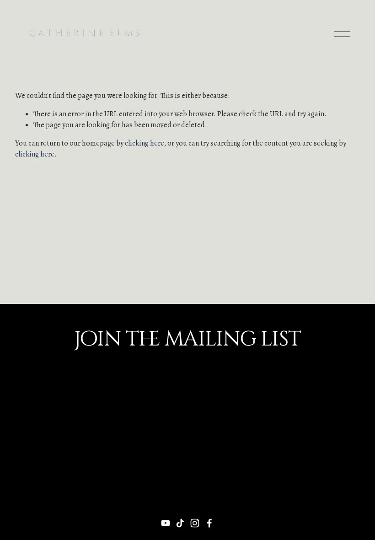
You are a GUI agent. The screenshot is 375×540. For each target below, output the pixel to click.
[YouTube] (165, 523)
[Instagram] (194, 523)
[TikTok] (180, 523)
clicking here (144, 143)
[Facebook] (209, 523)
